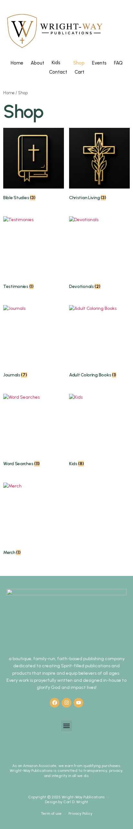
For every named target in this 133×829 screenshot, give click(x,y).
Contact (58, 72)
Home (17, 63)
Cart (79, 72)
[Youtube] (78, 703)
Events (99, 63)
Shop (79, 63)
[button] (66, 726)
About (37, 63)
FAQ (118, 63)
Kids (56, 63)
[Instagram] (66, 703)
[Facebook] (54, 703)
